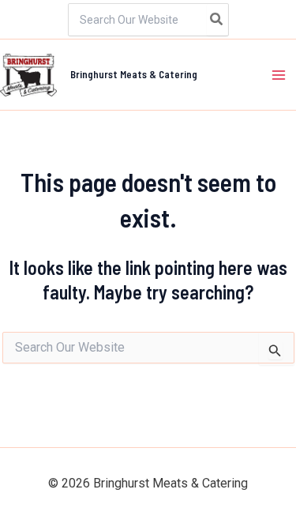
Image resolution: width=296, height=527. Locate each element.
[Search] (217, 20)
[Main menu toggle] (278, 75)
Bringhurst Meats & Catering (133, 74)
